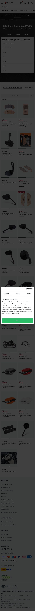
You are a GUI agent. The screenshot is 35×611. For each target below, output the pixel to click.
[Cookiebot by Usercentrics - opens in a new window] (26, 289)
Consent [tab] (6, 293)
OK (17, 320)
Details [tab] (18, 293)
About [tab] (29, 293)
